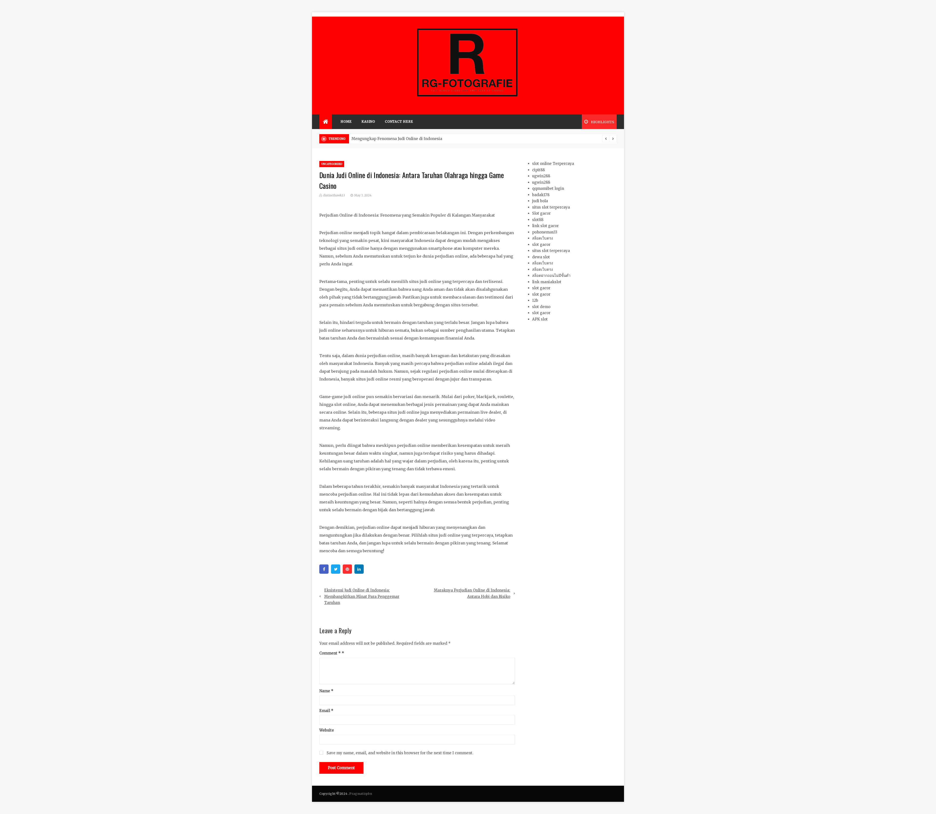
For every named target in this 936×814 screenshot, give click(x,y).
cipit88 (538, 170)
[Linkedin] (359, 569)
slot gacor (541, 244)
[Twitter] (335, 569)
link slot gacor (545, 225)
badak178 (540, 194)
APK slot (540, 319)
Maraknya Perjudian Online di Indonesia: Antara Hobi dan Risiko (472, 593)
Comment (330, 653)
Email (326, 710)
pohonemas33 (544, 232)
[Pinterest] (347, 569)
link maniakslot (546, 282)
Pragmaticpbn (360, 793)
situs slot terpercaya (551, 207)
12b (535, 300)
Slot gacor (541, 213)
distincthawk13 (334, 195)
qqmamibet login (548, 188)
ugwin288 (541, 176)
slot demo (541, 306)
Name (326, 691)
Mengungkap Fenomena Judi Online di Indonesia (396, 138)
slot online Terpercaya (553, 163)
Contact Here (399, 122)
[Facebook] (324, 569)
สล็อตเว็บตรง (542, 238)
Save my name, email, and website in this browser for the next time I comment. (400, 753)
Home (346, 122)
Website (326, 730)
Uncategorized (331, 164)
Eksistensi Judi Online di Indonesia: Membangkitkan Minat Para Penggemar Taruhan (361, 596)
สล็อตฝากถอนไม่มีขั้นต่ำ (551, 275)
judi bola (540, 201)
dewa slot (541, 257)
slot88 (537, 219)
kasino (368, 122)
